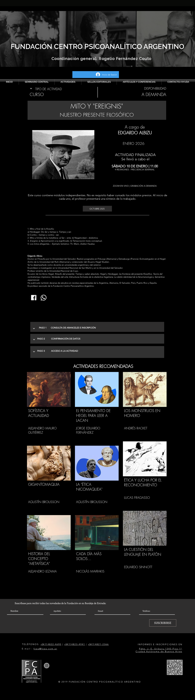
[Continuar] (31, 88)
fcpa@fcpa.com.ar (45, 648)
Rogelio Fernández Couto (125, 58)
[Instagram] (46, 665)
